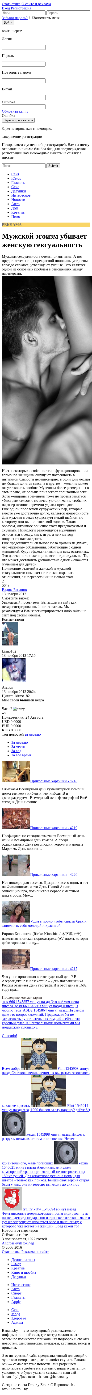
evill (18, 1243)
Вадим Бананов (14, 590)
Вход (6, 8)
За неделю (19, 742)
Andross (8, 1243)
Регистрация (21, 8)
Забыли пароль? (15, 18)
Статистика (11, 4)
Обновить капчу (15, 111)
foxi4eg (28, 1243)
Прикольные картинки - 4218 (53, 781)
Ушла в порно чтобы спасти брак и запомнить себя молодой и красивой (44, 923)
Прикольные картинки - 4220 (53, 874)
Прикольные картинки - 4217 (53, 969)
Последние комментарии (22, 997)
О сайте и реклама (36, 4)
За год (16, 751)
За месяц (18, 747)
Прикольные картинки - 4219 (53, 828)
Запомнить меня (46, 18)
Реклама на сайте (35, 1252)
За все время (21, 755)
